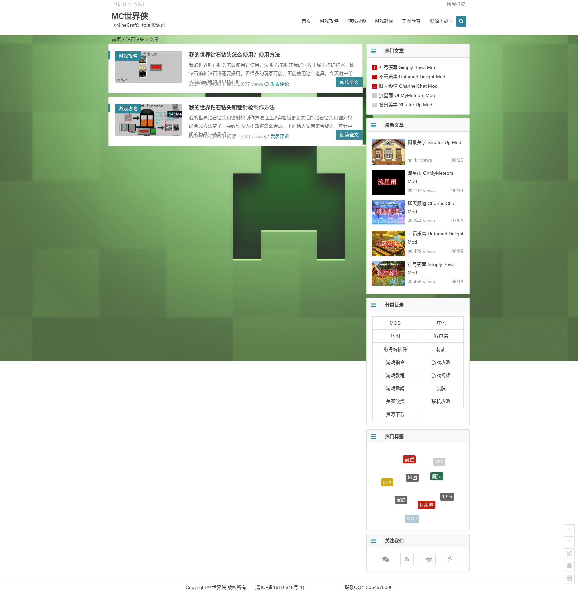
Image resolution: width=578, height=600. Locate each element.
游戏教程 (395, 375)
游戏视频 (356, 21)
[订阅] (407, 559)
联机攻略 (440, 401)
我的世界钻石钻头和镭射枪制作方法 (232, 107)
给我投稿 (456, 4)
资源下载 (438, 21)
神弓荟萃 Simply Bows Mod (408, 67)
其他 (441, 323)
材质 (441, 349)
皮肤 (441, 388)
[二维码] (569, 578)
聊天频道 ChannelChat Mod (408, 86)
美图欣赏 (411, 21)
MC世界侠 (130, 16)
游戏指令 (395, 362)
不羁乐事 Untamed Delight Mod (412, 76)
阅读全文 (349, 82)
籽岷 (391, 505)
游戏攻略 (329, 21)
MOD (395, 323)
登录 (139, 4)
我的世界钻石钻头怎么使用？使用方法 (234, 55)
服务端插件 (395, 349)
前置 (409, 455)
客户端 (441, 336)
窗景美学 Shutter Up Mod (405, 104)
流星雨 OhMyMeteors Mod (407, 95)
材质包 (426, 494)
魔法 (437, 468)
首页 (306, 21)
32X (387, 478)
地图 (395, 336)
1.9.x (447, 491)
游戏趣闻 (384, 21)
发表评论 (279, 84)
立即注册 (122, 4)
